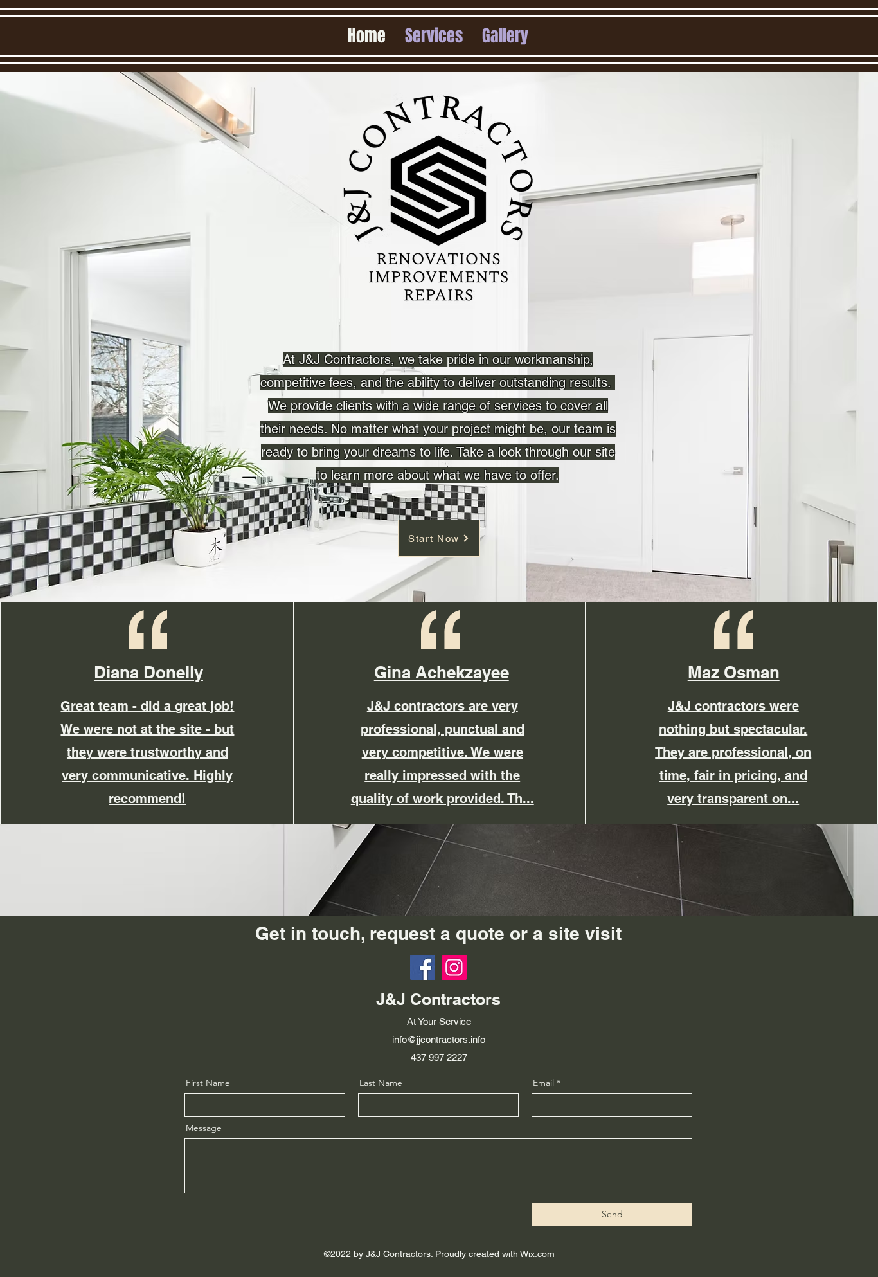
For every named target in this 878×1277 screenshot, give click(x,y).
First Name (208, 1082)
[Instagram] (454, 967)
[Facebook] (422, 967)
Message (204, 1127)
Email (543, 1082)
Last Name (380, 1082)
